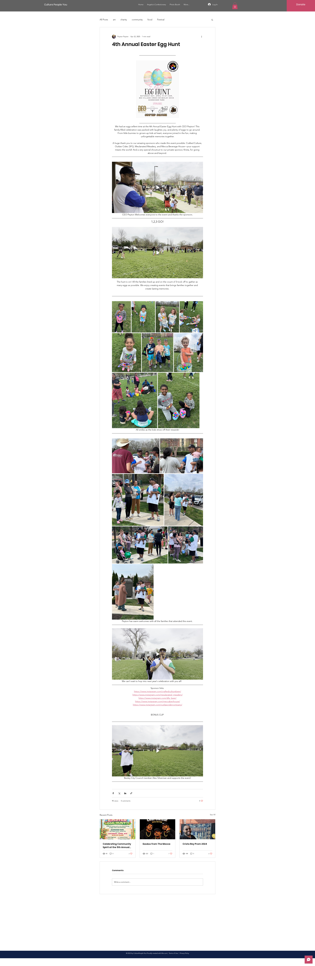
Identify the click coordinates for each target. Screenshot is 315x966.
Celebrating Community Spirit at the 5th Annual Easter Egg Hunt (117, 845)
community (137, 19)
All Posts (104, 19)
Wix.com (164, 953)
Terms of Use (173, 953)
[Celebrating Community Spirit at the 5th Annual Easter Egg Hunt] (117, 829)
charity (123, 19)
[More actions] (201, 36)
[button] (235, 5)
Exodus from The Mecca (156, 843)
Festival (160, 19)
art (114, 19)
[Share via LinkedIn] (125, 793)
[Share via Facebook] (113, 793)
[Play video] (157, 187)
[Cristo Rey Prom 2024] (197, 829)
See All (212, 815)
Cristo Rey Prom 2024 (195, 843)
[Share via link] (131, 793)
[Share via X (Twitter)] (119, 793)
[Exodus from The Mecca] (157, 829)
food (150, 19)
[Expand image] (121, 316)
